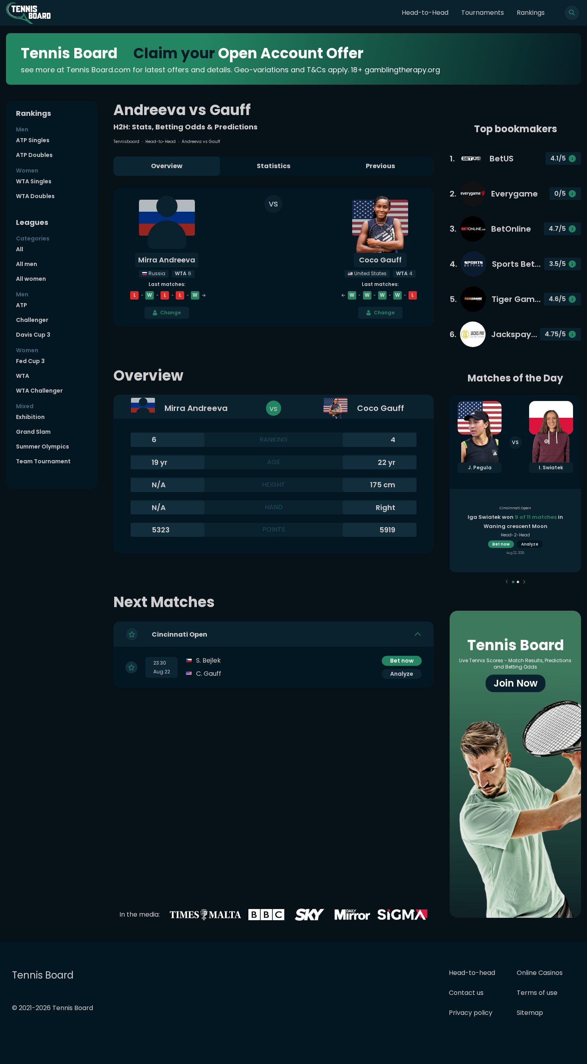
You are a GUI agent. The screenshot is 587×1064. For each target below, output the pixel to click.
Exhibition (30, 417)
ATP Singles (33, 140)
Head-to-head (472, 972)
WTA (22, 376)
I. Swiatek (551, 467)
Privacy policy (470, 1012)
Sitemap (530, 1012)
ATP (21, 305)
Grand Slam (33, 432)
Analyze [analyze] (529, 544)
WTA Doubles (35, 196)
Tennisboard (126, 142)
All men (26, 264)
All (19, 249)
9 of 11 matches (536, 517)
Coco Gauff (380, 260)
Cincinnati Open (179, 634)
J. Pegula (480, 467)
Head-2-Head (515, 535)
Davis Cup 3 (33, 335)
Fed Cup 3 (30, 361)
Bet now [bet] (402, 661)
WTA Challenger (39, 391)
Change (170, 312)
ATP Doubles (34, 155)
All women (31, 279)
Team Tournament (43, 461)
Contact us (466, 992)
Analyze (401, 674)
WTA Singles (34, 181)
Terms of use (537, 992)
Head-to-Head (425, 12)
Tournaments (482, 12)
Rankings (531, 12)
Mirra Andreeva (166, 260)
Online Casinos (540, 972)
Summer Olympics (42, 447)
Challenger (32, 320)
